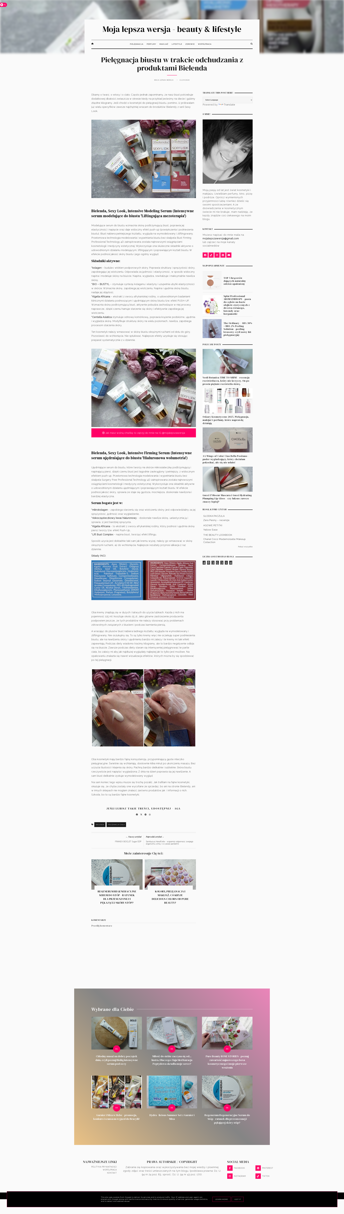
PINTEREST (267, 1168)
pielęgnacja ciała (116, 825)
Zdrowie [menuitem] (190, 44)
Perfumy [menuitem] (151, 44)
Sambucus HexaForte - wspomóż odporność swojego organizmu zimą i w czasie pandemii (169, 842)
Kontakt (112, 1173)
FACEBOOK (239, 1168)
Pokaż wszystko (245, 547)
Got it (237, 1199)
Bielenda (100, 825)
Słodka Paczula (214, 515)
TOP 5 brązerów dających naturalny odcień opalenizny (235, 281)
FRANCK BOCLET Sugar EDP (128, 841)
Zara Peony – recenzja (216, 520)
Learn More (221, 1199)
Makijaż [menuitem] (164, 44)
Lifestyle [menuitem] (177, 44)
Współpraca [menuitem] (205, 44)
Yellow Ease (210, 529)
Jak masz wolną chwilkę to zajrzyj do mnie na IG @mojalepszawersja (145, 432)
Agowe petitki (212, 525)
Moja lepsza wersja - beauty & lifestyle (172, 29)
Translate (229, 104)
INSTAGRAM (240, 1176)
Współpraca (110, 1170)
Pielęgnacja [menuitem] (136, 44)
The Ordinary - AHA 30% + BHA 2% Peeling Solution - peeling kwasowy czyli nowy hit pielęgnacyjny (238, 329)
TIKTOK (266, 1176)
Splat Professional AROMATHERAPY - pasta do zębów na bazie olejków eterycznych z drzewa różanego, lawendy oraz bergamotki (237, 305)
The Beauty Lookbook (217, 535)
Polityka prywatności (104, 1167)
